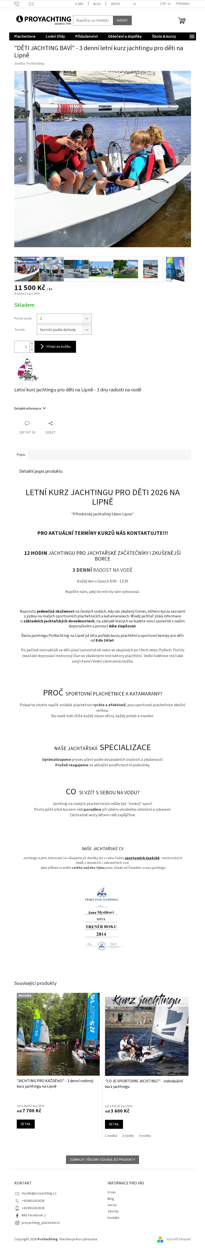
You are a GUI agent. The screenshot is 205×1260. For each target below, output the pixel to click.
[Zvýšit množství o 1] (32, 344)
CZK (163, 3)
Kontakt (113, 1217)
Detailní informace (27, 408)
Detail (26, 1124)
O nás (79, 4)
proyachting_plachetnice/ (41, 1222)
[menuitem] (24, 36)
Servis (115, 4)
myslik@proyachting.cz (39, 1193)
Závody (113, 1211)
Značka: (29, 63)
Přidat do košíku (58, 346)
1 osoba (111, 1135)
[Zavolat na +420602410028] (21, 3)
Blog (97, 4)
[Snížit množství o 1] (32, 349)
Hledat (122, 20)
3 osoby (145, 1135)
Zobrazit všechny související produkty (102, 1159)
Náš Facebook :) (34, 1215)
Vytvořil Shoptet (179, 1239)
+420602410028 (33, 1200)
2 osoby (128, 1135)
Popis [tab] (21, 454)
